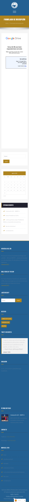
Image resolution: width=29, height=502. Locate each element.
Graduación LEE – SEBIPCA (13, 211)
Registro (4, 326)
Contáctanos (7, 481)
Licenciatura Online (8, 468)
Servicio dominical (10, 226)
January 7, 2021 (6, 352)
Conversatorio (9, 230)
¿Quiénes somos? (8, 459)
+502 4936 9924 (11, 440)
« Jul (4, 196)
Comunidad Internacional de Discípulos (13, 472)
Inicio (7, 23)
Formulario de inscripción (17, 23)
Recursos (5, 476)
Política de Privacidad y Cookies (14, 496)
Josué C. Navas (21, 498)
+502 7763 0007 (11, 437)
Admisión (5, 463)
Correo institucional (6, 318)
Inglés (12, 494)
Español (16, 494)
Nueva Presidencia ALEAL (12, 215)
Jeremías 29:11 (5, 264)
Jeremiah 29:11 (5, 285)
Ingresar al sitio (5, 322)
